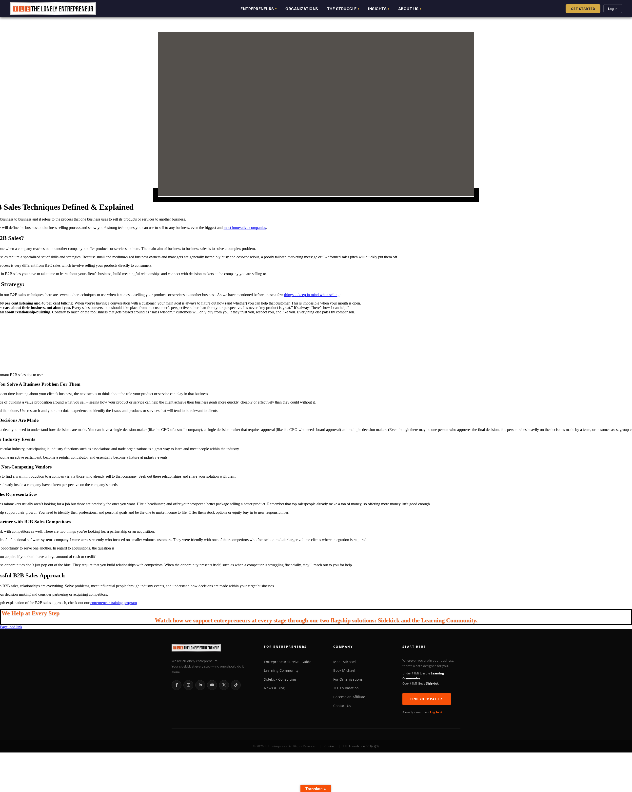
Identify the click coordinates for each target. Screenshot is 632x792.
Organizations (301, 8)
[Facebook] (176, 685)
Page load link (11, 627)
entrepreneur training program (113, 603)
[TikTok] (236, 685)
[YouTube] (212, 685)
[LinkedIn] (200, 685)
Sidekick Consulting (280, 679)
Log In (612, 9)
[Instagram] (188, 685)
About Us (408, 8)
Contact (330, 746)
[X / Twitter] (224, 685)
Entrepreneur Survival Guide (287, 662)
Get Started (583, 9)
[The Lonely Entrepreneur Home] (212, 648)
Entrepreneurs (257, 8)
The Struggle (342, 8)
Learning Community (281, 670)
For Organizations (348, 679)
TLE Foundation (346, 688)
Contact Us (342, 706)
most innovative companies (245, 227)
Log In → (436, 712)
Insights (377, 8)
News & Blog (274, 688)
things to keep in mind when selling (311, 295)
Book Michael (344, 670)
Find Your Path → (426, 699)
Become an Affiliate (349, 697)
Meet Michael (344, 662)
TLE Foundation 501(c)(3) (361, 746)
